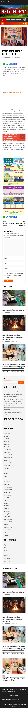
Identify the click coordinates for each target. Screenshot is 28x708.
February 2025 (7, 481)
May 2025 (6, 473)
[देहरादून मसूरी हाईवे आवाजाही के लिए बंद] (14, 298)
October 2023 (7, 524)
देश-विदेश (5, 555)
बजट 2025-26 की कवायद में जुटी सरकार (8, 223)
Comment (7, 237)
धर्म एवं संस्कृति (7, 558)
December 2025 (8, 455)
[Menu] (6, 23)
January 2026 (7, 452)
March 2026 (7, 447)
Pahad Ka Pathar (6, 57)
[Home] (3, 24)
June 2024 (6, 503)
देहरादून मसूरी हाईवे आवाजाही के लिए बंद (13, 310)
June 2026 (6, 439)
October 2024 (7, 492)
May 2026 (6, 441)
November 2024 (8, 489)
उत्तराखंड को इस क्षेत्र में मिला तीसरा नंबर (20, 223)
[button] (6, 23)
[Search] (23, 23)
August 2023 (7, 530)
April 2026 (6, 444)
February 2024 (7, 514)
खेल (4, 553)
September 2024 (8, 495)
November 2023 (8, 522)
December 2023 (8, 519)
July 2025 (6, 468)
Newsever (20, 704)
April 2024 (6, 508)
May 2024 (6, 506)
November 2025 (8, 457)
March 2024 (7, 511)
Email (6, 263)
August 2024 (7, 498)
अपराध (5, 547)
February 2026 (7, 449)
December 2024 (8, 487)
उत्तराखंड (3, 47)
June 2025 (6, 471)
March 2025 (7, 479)
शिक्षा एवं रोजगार (7, 561)
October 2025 (7, 460)
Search (6, 378)
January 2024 (7, 516)
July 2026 (6, 436)
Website (6, 268)
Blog (5, 545)
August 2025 (7, 465)
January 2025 (7, 484)
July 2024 (6, 500)
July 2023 (6, 532)
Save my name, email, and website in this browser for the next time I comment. (13, 275)
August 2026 (7, 433)
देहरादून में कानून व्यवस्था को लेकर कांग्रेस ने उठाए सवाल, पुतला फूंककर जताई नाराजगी (13, 337)
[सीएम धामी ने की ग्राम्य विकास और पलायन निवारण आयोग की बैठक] (14, 666)
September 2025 (8, 463)
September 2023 (8, 527)
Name (6, 258)
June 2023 (6, 535)
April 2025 (6, 476)
